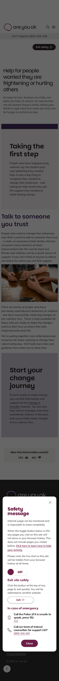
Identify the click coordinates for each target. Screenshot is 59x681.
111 (16, 620)
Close (29, 643)
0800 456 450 (22, 633)
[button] (17, 572)
